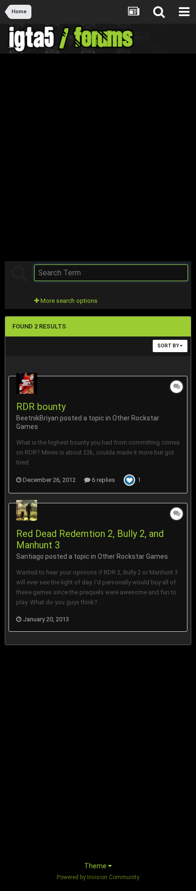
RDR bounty (41, 406)
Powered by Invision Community (98, 877)
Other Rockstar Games (133, 556)
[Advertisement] (98, 156)
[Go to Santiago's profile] (26, 510)
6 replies (102, 479)
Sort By (168, 345)
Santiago (30, 556)
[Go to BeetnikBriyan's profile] (26, 383)
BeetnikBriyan (37, 418)
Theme (96, 866)
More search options (68, 300)
